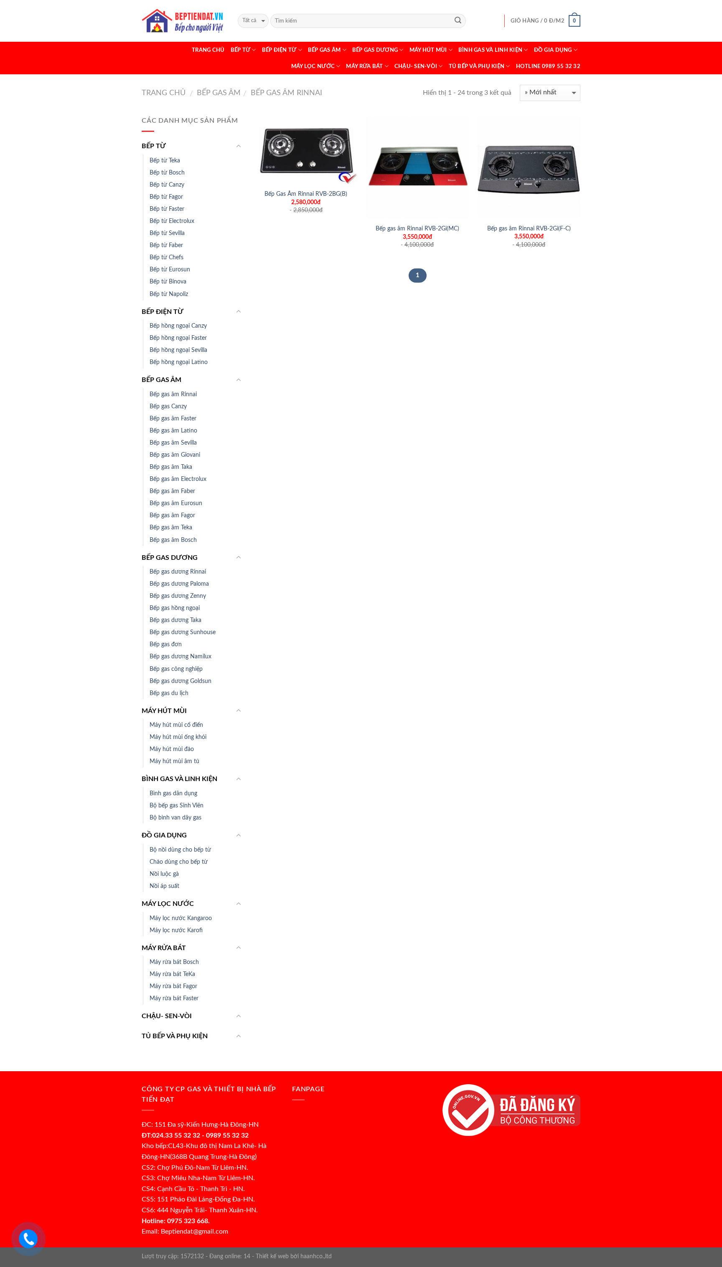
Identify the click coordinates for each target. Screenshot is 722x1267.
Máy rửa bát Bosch (174, 962)
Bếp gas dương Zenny (178, 596)
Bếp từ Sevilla (167, 233)
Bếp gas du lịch (169, 693)
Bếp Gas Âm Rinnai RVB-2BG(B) (305, 194)
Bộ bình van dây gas (175, 817)
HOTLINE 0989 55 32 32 (548, 66)
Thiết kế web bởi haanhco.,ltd (294, 1256)
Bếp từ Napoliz (169, 294)
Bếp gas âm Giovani (175, 455)
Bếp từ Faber (166, 245)
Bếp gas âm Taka (171, 467)
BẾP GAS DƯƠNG (375, 50)
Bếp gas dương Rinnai (178, 572)
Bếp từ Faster (167, 209)
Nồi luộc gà (164, 874)
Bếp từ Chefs (166, 257)
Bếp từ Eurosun (170, 269)
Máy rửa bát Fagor (173, 986)
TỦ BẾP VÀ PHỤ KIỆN (477, 66)
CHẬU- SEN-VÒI (415, 66)
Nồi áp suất (164, 886)
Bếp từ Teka (165, 160)
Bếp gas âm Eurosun (176, 503)
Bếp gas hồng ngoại (175, 608)
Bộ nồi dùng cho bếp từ (180, 850)
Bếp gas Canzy (168, 406)
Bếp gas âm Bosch (173, 540)
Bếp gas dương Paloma (179, 584)
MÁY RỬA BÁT (364, 66)
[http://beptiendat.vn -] (183, 20)
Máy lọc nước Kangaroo (181, 918)
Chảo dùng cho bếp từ (179, 862)
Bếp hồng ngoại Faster (178, 338)
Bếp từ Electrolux (172, 221)
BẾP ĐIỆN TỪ (279, 50)
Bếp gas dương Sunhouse (183, 632)
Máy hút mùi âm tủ (174, 761)
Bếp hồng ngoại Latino (179, 362)
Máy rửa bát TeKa (172, 974)
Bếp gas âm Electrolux (178, 479)
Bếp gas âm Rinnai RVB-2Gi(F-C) (529, 228)
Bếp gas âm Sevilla (173, 443)
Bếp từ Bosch (167, 172)
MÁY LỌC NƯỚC (313, 66)
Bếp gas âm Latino (173, 430)
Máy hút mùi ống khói (178, 737)
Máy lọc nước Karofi (176, 930)
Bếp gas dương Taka (175, 620)
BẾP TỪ (241, 50)
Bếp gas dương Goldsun (180, 681)
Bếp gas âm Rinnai (285, 93)
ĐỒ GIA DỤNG (553, 50)
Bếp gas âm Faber (172, 491)
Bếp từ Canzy (167, 185)
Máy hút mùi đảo (172, 749)
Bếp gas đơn (166, 644)
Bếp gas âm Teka (171, 527)
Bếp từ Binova (168, 281)
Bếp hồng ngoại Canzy (178, 326)
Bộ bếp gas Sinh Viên (176, 805)
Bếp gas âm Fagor (172, 515)
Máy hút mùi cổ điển (176, 725)
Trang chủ (208, 50)
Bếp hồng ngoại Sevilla (178, 350)
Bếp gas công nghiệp (176, 669)
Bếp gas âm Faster (173, 418)
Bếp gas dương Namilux (180, 656)
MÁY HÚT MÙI (428, 50)
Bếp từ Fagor (166, 197)
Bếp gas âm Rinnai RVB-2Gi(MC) (417, 228)
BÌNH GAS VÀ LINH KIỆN (490, 50)
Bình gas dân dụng (173, 793)
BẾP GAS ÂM (324, 50)
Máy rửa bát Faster (174, 998)
